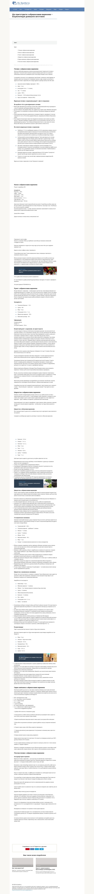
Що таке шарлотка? (18, 868)
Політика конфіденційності (26, 890)
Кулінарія (41, 9)
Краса (35, 9)
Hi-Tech (15, 9)
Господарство (28, 9)
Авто (21, 9)
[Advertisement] (25, 30)
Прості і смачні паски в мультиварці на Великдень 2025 (45, 868)
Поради (61, 9)
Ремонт (67, 9)
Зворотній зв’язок (16, 890)
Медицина (48, 9)
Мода (55, 9)
